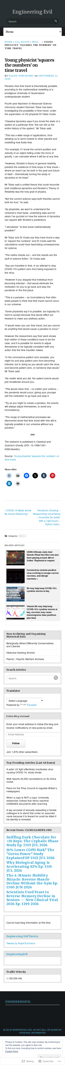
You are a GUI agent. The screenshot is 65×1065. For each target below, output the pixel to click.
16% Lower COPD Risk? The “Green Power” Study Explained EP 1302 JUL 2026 (30, 854)
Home (9, 42)
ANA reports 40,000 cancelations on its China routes (31, 780)
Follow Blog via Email (17, 716)
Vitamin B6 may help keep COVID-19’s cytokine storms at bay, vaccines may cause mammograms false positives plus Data (42, 612)
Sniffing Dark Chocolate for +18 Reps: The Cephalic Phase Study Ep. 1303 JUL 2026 (32, 841)
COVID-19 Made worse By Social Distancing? (18, 512)
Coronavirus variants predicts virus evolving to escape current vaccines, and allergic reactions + (43, 574)
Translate (32, 705)
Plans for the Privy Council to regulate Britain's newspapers (31, 789)
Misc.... (37, 42)
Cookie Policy (11, 1051)
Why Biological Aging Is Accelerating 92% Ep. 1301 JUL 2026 (29, 866)
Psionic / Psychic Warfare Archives (25, 659)
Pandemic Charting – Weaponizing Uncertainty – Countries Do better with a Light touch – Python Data (46, 517)
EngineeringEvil (16, 954)
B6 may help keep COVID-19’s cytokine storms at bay (42, 590)
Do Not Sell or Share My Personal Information (40, 1031)
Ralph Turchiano (21, 75)
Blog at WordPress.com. (17, 1029)
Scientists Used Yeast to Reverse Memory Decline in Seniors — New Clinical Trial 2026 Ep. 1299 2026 (32, 898)
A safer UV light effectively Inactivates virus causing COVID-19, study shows (29, 770)
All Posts (22, 42)
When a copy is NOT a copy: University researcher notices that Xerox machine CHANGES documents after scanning (27, 800)
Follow (16, 743)
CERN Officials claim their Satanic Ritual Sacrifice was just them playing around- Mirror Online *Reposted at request (43, 556)
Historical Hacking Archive (20, 652)
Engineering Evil (32, 12)
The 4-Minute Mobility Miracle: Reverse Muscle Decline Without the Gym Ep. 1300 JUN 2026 (32, 881)
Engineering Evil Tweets (22, 936)
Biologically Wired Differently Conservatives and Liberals (30, 644)
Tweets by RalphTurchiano (20, 943)
